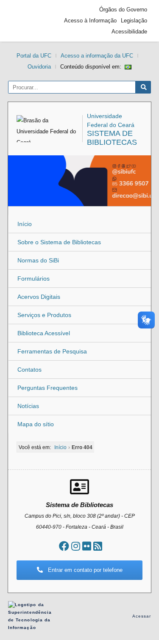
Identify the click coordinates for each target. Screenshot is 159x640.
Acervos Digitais (38, 296)
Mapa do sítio (35, 424)
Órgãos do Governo (123, 9)
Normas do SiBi (38, 260)
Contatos (29, 369)
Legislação (134, 20)
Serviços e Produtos (44, 315)
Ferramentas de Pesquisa (52, 351)
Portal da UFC (34, 55)
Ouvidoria (39, 66)
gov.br (27, 20)
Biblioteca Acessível (43, 333)
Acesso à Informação (90, 20)
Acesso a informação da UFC (97, 55)
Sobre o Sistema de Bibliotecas (59, 242)
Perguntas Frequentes (47, 387)
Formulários (33, 278)
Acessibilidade (129, 31)
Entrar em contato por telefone (84, 570)
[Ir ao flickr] (86, 546)
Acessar (141, 616)
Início (24, 224)
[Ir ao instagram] (75, 546)
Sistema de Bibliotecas (112, 137)
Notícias (28, 406)
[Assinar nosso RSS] (97, 546)
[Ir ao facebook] (64, 546)
